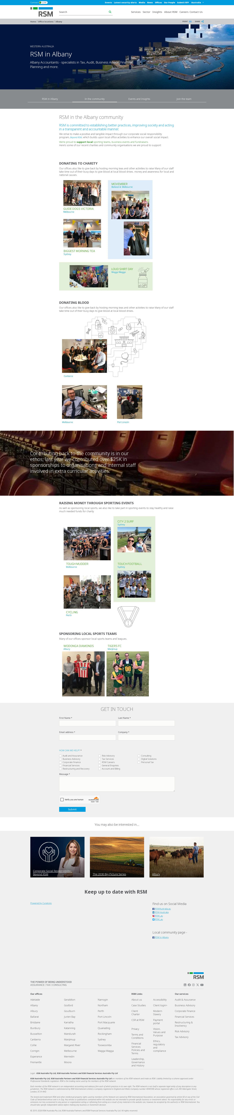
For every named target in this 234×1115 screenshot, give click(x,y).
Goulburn (69, 1011)
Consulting (146, 755)
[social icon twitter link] (197, 984)
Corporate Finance (72, 762)
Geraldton (69, 999)
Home (33, 21)
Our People (169, 2)
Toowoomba (104, 1045)
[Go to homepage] (43, 11)
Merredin (69, 1056)
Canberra (35, 1039)
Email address (66, 732)
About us (136, 999)
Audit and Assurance (72, 755)
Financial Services (71, 765)
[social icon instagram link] (193, 984)
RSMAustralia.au (163, 908)
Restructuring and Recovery (76, 768)
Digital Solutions (149, 758)
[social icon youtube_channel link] (202, 984)
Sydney (102, 1039)
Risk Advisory (108, 755)
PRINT (185, 21)
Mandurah (70, 1033)
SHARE (197, 21)
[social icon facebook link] (189, 984)
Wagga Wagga (106, 1050)
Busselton (36, 1033)
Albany (59, 21)
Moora (67, 1062)
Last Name (123, 717)
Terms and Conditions (137, 1036)
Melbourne (70, 1050)
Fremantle (36, 1062)
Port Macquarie (106, 1022)
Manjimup (69, 1039)
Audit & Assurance (185, 999)
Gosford (68, 1005)
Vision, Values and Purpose (159, 1032)
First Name (64, 717)
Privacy (135, 1028)
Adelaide (35, 999)
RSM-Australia (162, 912)
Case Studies (138, 1005)
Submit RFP (183, 2)
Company (123, 732)
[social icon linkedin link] (185, 984)
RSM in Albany (162, 937)
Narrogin (103, 999)
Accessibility (160, 999)
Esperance (36, 1056)
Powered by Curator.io (41, 903)
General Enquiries (110, 765)
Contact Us (196, 12)
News (150, 2)
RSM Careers (108, 762)
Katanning (69, 1028)
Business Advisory (71, 758)
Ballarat (34, 1016)
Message (63, 774)
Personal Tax (147, 762)
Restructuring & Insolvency (184, 1024)
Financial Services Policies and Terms (138, 1048)
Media (142, 2)
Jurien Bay (69, 1016)
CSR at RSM (137, 1020)
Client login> (160, 1005)
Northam (103, 1005)
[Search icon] (110, 12)
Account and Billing (111, 768)
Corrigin (34, 1050)
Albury (34, 1011)
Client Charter (135, 1012)
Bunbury (35, 1028)
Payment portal (158, 1021)
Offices (158, 2)
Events (108, 2)
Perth (101, 1011)
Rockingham (105, 1033)
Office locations (46, 21)
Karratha (68, 1022)
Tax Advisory (181, 1037)
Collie (33, 1045)
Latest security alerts (125, 2)
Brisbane (35, 1022)
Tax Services (108, 758)
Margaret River (72, 1045)
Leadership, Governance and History (138, 1062)
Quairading (104, 1028)
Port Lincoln (104, 1016)
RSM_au (159, 915)
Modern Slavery (157, 1012)
